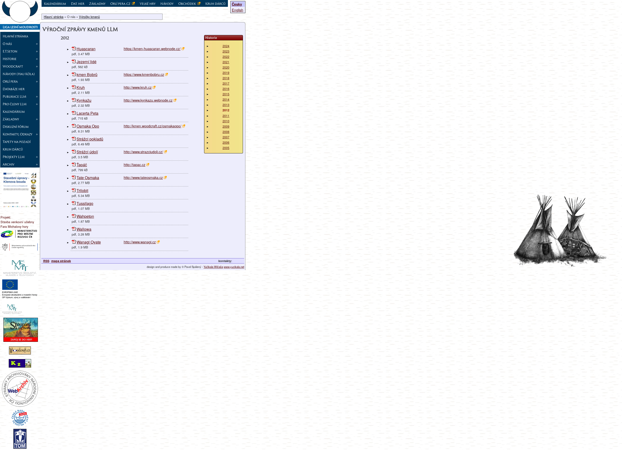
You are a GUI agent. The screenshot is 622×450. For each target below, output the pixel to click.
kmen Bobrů (87, 74)
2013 (226, 105)
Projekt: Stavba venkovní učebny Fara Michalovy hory (17, 222)
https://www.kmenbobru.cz (144, 74)
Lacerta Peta (87, 113)
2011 (226, 116)
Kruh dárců (13, 149)
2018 (226, 78)
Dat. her (77, 3)
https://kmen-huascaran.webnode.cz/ (152, 48)
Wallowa (84, 229)
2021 (226, 62)
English (237, 9)
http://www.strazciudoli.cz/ (143, 151)
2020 (226, 67)
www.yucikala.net (234, 267)
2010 (226, 121)
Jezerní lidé (86, 61)
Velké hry (148, 3)
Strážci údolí (87, 152)
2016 (226, 89)
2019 (226, 73)
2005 (226, 148)
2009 (226, 126)
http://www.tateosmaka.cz (143, 177)
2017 (226, 83)
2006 (226, 142)
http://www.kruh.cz (138, 87)
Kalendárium (14, 111)
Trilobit (82, 190)
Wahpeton (85, 216)
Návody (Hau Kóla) (19, 73)
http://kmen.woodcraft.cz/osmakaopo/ (152, 125)
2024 (226, 46)
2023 (226, 51)
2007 (226, 137)
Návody (166, 3)
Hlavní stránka (15, 36)
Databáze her (14, 89)
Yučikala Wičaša (213, 267)
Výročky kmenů (89, 16)
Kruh (81, 87)
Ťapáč (82, 165)
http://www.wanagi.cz (140, 241)
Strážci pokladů (90, 139)
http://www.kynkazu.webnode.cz (148, 100)
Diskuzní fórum (16, 126)
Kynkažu (84, 100)
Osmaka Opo (88, 126)
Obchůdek (187, 3)
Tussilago (85, 203)
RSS (46, 261)
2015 (226, 94)
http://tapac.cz (134, 164)
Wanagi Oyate (89, 242)
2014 (226, 99)
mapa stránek (61, 261)
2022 (226, 56)
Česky (237, 4)
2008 (226, 132)
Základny (97, 3)
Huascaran (86, 49)
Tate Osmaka (88, 177)
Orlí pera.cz (120, 3)
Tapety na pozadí (17, 141)
